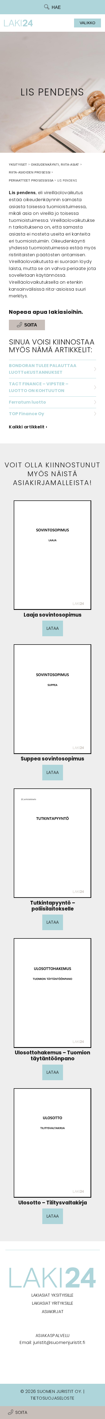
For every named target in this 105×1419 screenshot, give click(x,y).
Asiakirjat (53, 1311)
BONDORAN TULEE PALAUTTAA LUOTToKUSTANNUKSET (42, 369)
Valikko (87, 23)
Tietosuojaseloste (52, 1398)
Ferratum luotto (27, 402)
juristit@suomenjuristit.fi (59, 1342)
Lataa (53, 628)
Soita (21, 1412)
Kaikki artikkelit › (28, 427)
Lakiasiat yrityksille (52, 1303)
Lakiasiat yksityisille (53, 1295)
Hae (56, 7)
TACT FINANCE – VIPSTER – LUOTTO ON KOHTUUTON (38, 387)
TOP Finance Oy (26, 414)
